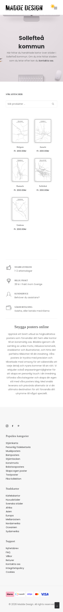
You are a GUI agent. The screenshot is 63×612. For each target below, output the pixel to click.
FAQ (8, 552)
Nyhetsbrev (12, 548)
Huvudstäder (13, 499)
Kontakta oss (13, 564)
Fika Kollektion (13, 478)
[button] (20, 131)
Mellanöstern (13, 519)
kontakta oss (46, 60)
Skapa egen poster (16, 470)
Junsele (43, 147)
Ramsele (20, 186)
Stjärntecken (13, 459)
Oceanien (11, 527)
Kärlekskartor (13, 495)
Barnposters (12, 455)
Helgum (20, 147)
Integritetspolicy (15, 568)
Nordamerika (13, 523)
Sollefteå (43, 186)
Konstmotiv (12, 463)
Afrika (9, 507)
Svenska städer (14, 503)
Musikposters (13, 451)
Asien (9, 511)
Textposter (12, 474)
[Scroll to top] (57, 605)
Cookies (10, 572)
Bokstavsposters (15, 466)
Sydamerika (12, 531)
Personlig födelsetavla (18, 447)
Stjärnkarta (12, 443)
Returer (10, 560)
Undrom (20, 225)
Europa (10, 515)
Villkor (9, 556)
